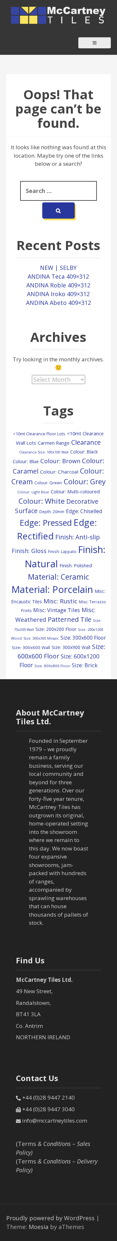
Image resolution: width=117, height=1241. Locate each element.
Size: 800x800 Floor (52, 665)
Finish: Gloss (29, 551)
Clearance (86, 442)
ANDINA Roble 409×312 (58, 285)
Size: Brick (85, 665)
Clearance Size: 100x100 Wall (44, 452)
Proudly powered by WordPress (50, 1218)
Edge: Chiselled (84, 511)
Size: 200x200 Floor (55, 629)
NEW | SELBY (58, 267)
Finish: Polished (75, 565)
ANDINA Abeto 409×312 (58, 303)
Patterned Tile (69, 619)
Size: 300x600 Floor (83, 637)
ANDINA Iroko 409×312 (58, 294)
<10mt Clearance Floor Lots (39, 434)
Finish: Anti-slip (77, 537)
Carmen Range (54, 443)
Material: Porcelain (52, 589)
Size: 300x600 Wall (31, 647)
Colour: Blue (26, 461)
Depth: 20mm (51, 511)
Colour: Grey (85, 481)
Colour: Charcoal (59, 471)
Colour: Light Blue (33, 491)
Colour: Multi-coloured (75, 491)
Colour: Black (84, 452)
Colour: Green (48, 483)
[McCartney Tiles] (58, 14)
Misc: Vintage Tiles (56, 610)
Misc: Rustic (60, 601)
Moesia (38, 1227)
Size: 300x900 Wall (71, 647)
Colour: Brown (60, 461)
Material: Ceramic (58, 577)
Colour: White (42, 501)
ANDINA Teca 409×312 (58, 276)
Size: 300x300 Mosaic (41, 638)
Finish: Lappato (62, 551)
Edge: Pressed (46, 522)
